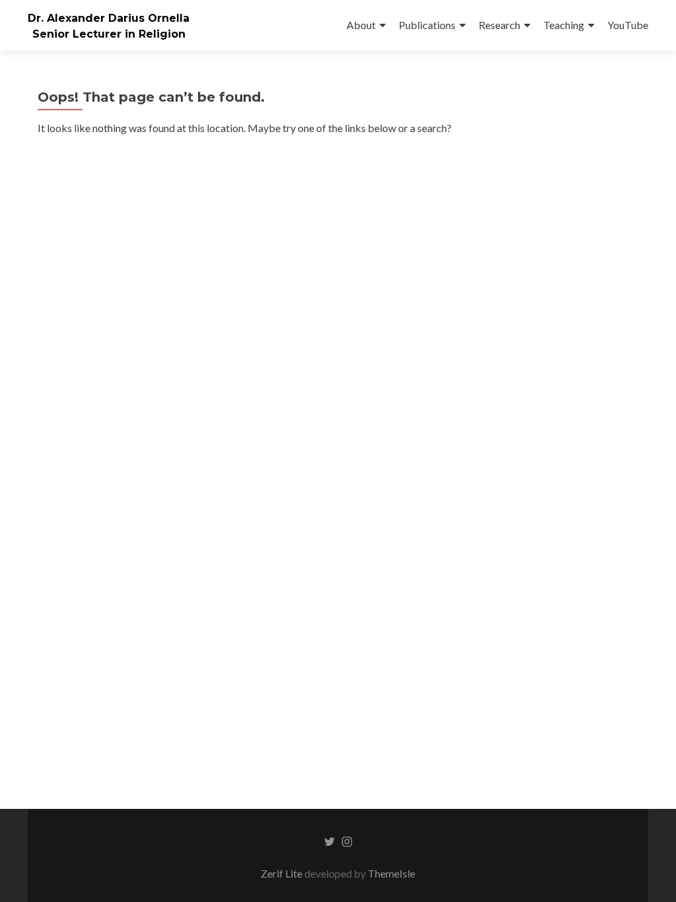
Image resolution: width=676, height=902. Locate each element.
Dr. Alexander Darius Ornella (108, 18)
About (361, 24)
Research (499, 24)
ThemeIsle (391, 873)
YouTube (627, 24)
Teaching (563, 24)
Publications (427, 24)
